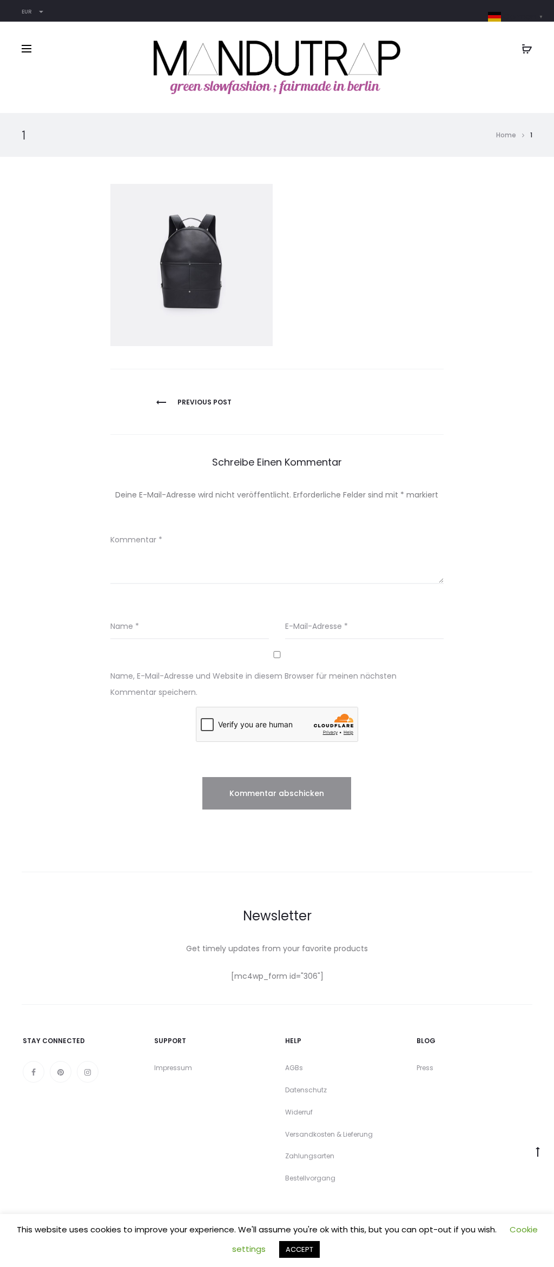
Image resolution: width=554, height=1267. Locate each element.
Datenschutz (306, 1089)
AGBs (294, 1067)
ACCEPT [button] (299, 1249)
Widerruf (299, 1112)
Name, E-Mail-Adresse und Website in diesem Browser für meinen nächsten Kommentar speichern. (253, 684)
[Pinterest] (60, 1072)
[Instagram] (87, 1072)
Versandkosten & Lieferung (329, 1134)
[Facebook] (33, 1072)
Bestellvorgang (310, 1178)
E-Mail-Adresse (316, 626)
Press (425, 1067)
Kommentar (136, 539)
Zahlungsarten (309, 1155)
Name (124, 626)
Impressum (173, 1067)
